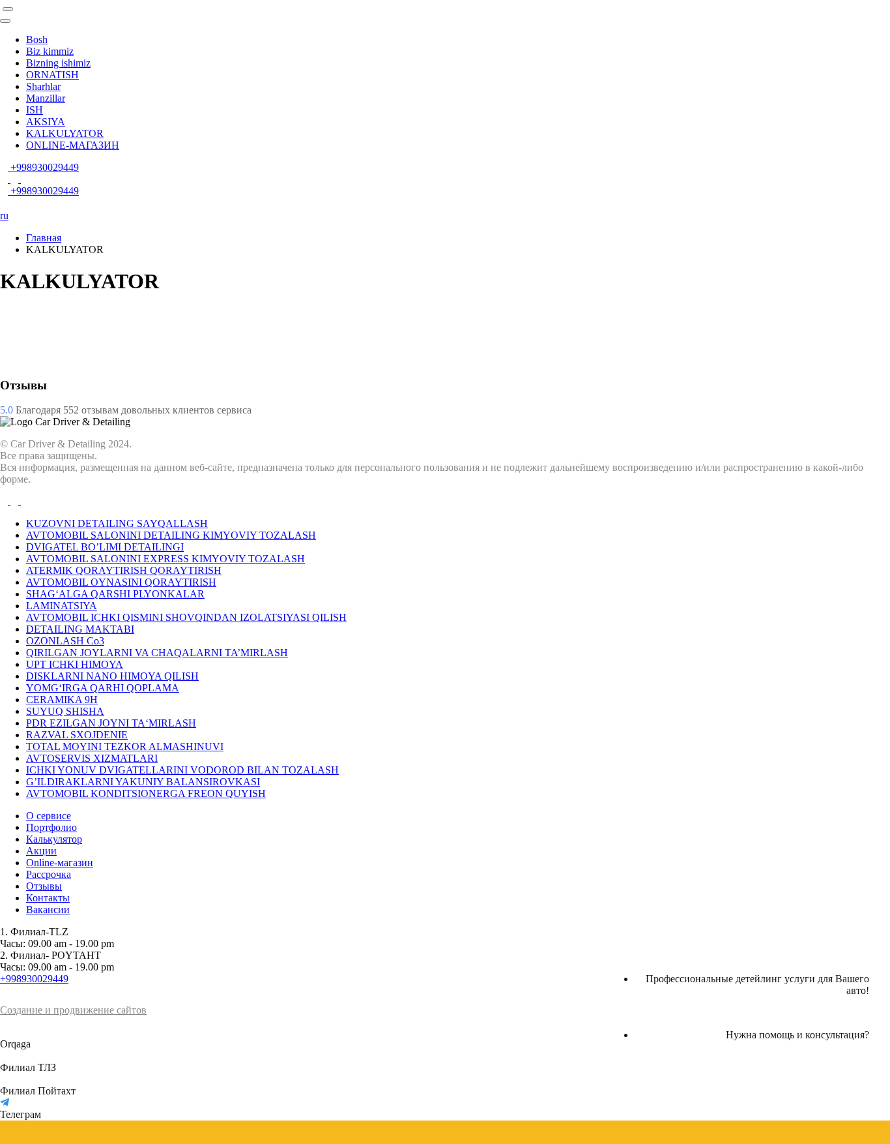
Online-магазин (59, 862)
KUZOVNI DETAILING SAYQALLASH (117, 523)
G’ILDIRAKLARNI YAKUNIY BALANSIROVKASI (143, 781)
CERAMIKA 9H (62, 699)
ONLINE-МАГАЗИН (72, 145)
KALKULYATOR (65, 133)
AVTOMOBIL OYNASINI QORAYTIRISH (121, 582)
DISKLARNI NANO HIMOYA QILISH (112, 676)
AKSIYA (45, 121)
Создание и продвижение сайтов (73, 1010)
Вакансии (48, 909)
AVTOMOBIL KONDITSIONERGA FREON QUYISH (146, 793)
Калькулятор (54, 839)
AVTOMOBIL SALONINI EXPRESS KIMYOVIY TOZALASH (165, 558)
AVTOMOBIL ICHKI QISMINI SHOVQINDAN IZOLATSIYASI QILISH (186, 617)
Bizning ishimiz (58, 62)
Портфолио (51, 827)
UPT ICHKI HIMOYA (74, 664)
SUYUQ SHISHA (65, 711)
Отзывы (44, 886)
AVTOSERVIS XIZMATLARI (92, 758)
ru (4, 215)
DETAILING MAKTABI (80, 629)
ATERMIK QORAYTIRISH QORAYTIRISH (124, 570)
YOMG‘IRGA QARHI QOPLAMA (102, 687)
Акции (41, 850)
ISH (34, 109)
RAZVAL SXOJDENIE (77, 734)
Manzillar (45, 98)
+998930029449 (34, 978)
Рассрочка (48, 874)
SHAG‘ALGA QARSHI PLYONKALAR (115, 593)
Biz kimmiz (50, 51)
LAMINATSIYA (61, 605)
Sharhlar (43, 86)
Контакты (48, 897)
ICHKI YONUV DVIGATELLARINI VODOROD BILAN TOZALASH (182, 769)
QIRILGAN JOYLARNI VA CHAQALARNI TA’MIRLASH (157, 652)
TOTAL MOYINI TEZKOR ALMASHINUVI (124, 746)
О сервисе (48, 815)
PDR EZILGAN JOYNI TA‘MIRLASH (111, 723)
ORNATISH (52, 74)
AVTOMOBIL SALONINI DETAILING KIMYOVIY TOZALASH (171, 535)
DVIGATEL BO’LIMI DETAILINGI (105, 546)
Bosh (37, 39)
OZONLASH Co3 (65, 640)
